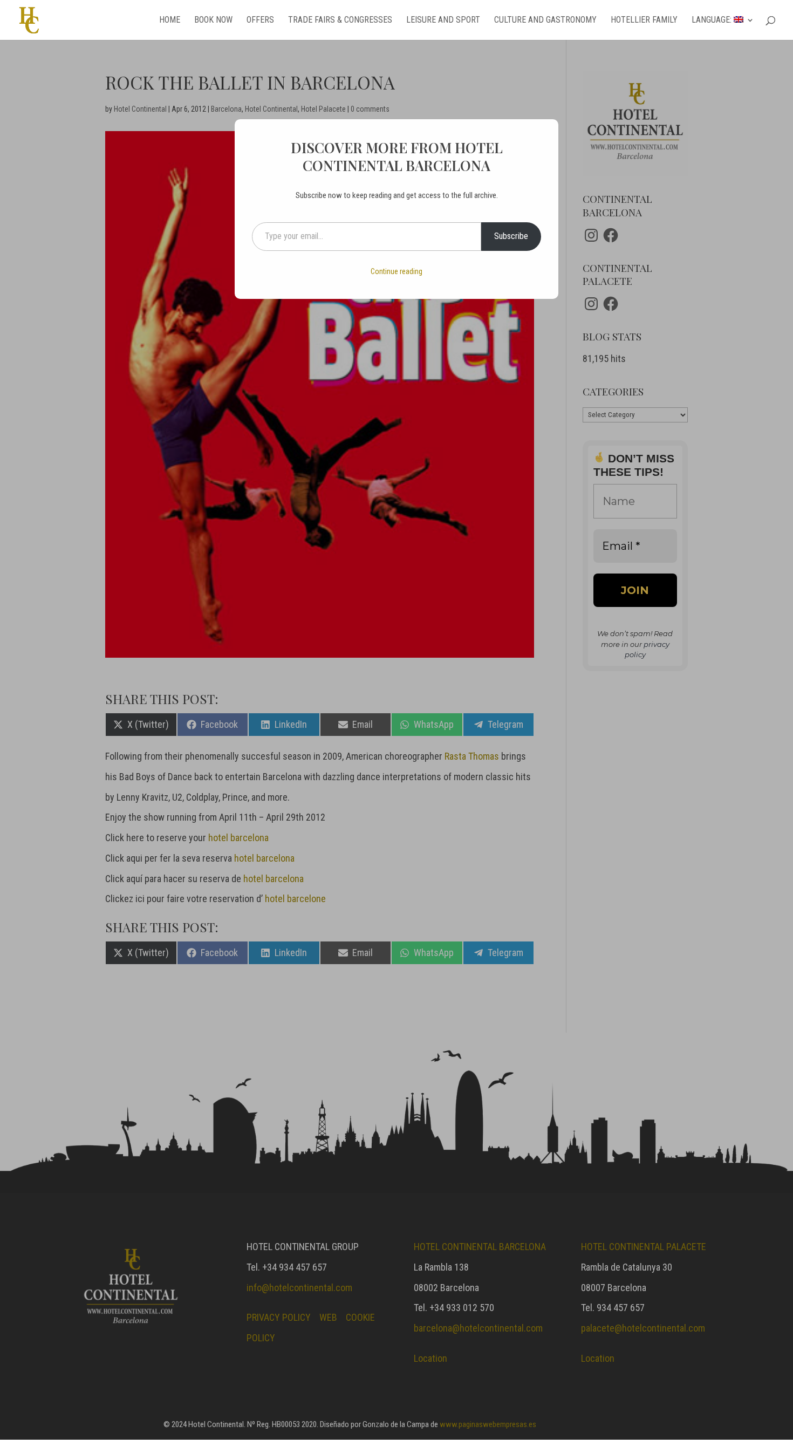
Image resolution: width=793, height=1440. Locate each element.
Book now (213, 20)
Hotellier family (644, 20)
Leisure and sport (443, 20)
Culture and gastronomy (545, 20)
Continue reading (396, 271)
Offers (260, 20)
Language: (713, 20)
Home (169, 20)
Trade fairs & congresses (340, 20)
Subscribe (511, 236)
